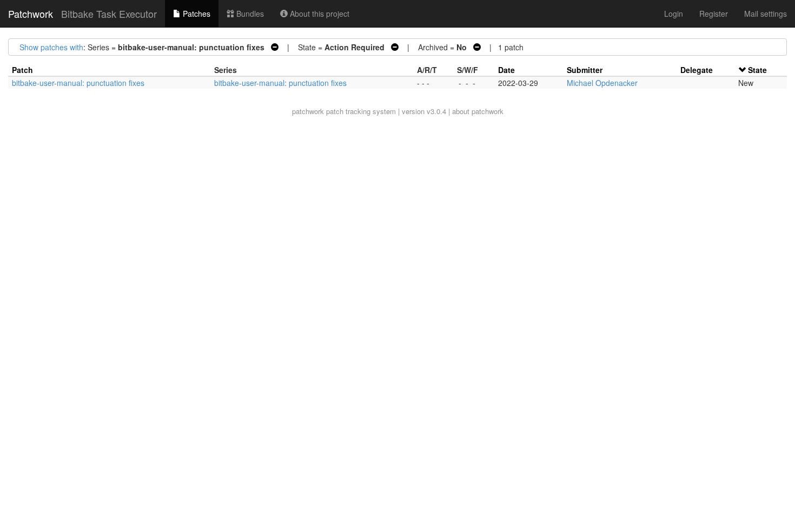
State (757, 69)
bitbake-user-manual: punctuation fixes (78, 82)
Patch (22, 69)
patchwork (308, 111)
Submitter (584, 69)
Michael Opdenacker (602, 82)
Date (506, 69)
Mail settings (765, 13)
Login (673, 13)
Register (713, 13)
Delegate (696, 69)
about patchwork (478, 111)
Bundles (249, 13)
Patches (195, 13)
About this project (318, 13)
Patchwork (30, 13)
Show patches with (51, 47)
